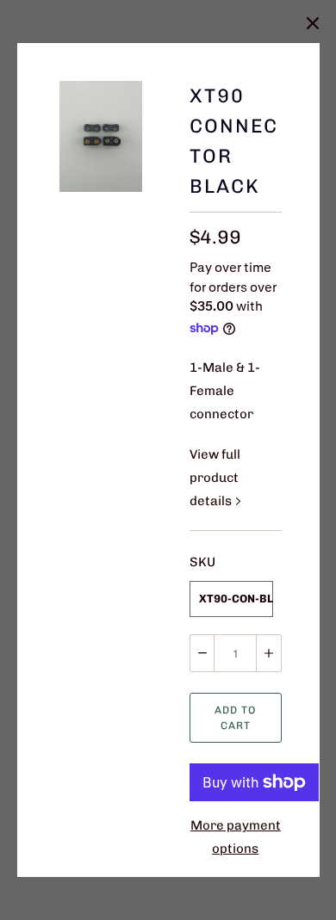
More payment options (235, 837)
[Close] (313, 23)
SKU (202, 562)
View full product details (215, 478)
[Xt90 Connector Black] (101, 136)
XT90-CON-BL (235, 598)
